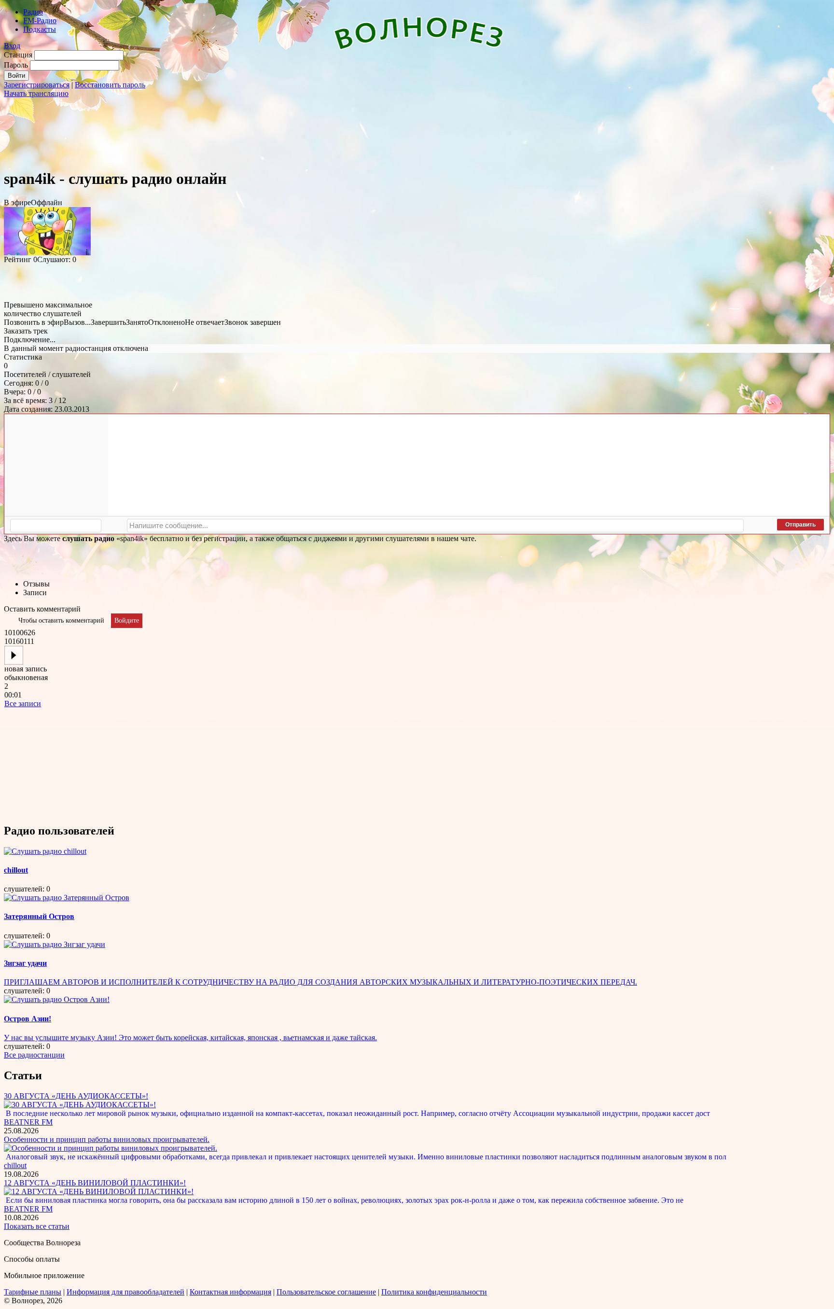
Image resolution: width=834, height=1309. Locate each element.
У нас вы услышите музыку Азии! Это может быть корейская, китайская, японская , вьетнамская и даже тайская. (190, 1037)
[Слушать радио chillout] (45, 851)
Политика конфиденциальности (434, 1292)
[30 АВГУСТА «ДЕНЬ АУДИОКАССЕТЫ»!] (80, 1104)
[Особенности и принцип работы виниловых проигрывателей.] (110, 1148)
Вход (12, 46)
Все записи (22, 703)
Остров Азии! (27, 1019)
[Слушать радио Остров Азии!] (57, 999)
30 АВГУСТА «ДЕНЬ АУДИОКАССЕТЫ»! (76, 1096)
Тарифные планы (32, 1292)
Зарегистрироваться (37, 85)
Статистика (23, 357)
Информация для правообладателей (125, 1292)
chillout (16, 870)
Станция (18, 55)
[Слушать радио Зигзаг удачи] (54, 944)
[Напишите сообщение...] (435, 525)
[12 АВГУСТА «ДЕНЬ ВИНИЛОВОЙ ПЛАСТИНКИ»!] (99, 1191)
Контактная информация (230, 1292)
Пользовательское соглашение (326, 1292)
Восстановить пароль (110, 85)
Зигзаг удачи (25, 963)
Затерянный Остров (39, 916)
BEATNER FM (28, 1122)
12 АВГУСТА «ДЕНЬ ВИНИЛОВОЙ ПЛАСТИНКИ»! (95, 1183)
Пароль (16, 65)
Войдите (126, 620)
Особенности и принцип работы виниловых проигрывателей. (106, 1139)
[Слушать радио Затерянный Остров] (66, 897)
